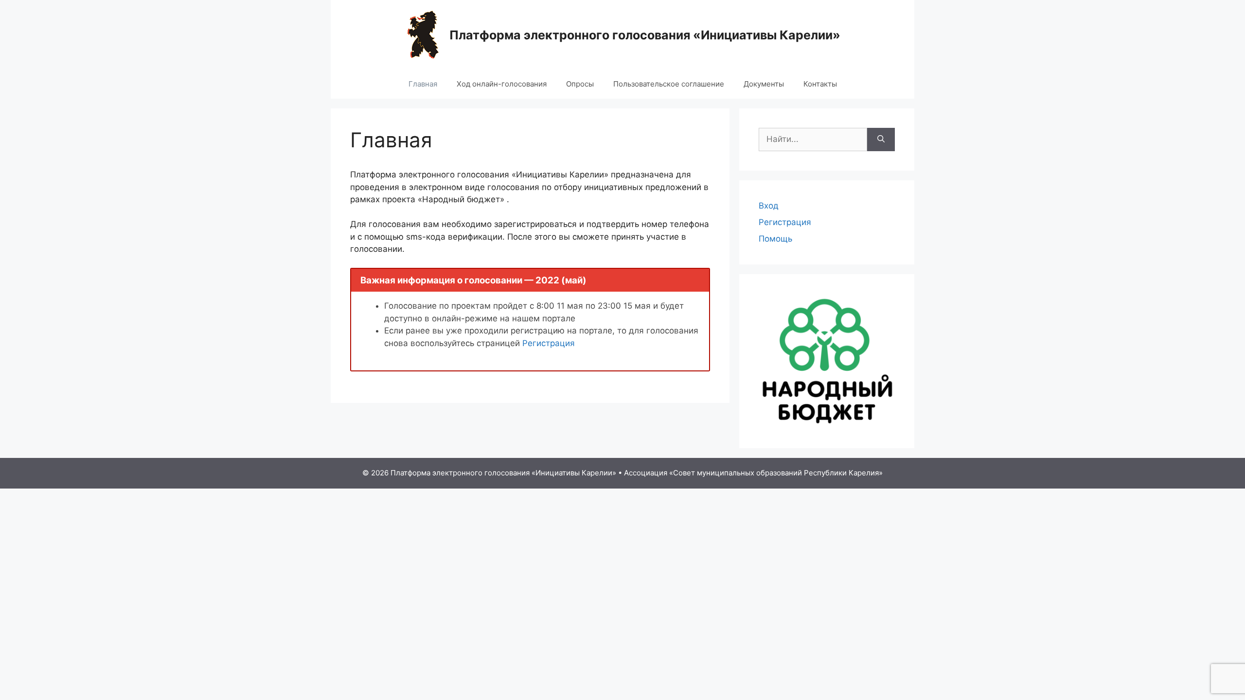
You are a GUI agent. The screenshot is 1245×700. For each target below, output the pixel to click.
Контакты (820, 83)
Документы (764, 83)
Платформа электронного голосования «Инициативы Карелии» (644, 35)
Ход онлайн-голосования (502, 83)
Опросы (580, 83)
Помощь (775, 239)
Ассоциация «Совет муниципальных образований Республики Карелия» (753, 472)
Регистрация (548, 343)
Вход (769, 205)
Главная (423, 83)
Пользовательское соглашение (668, 83)
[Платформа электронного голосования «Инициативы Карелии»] (423, 34)
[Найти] (881, 139)
